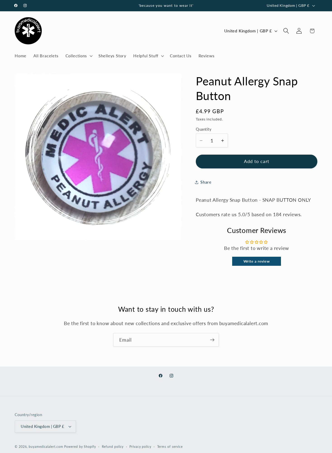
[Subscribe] (212, 340)
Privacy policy (140, 446)
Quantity (203, 129)
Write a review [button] (256, 261)
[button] (78, 56)
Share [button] (206, 182)
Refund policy (113, 446)
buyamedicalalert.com (46, 446)
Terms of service (170, 446)
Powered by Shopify (80, 446)
